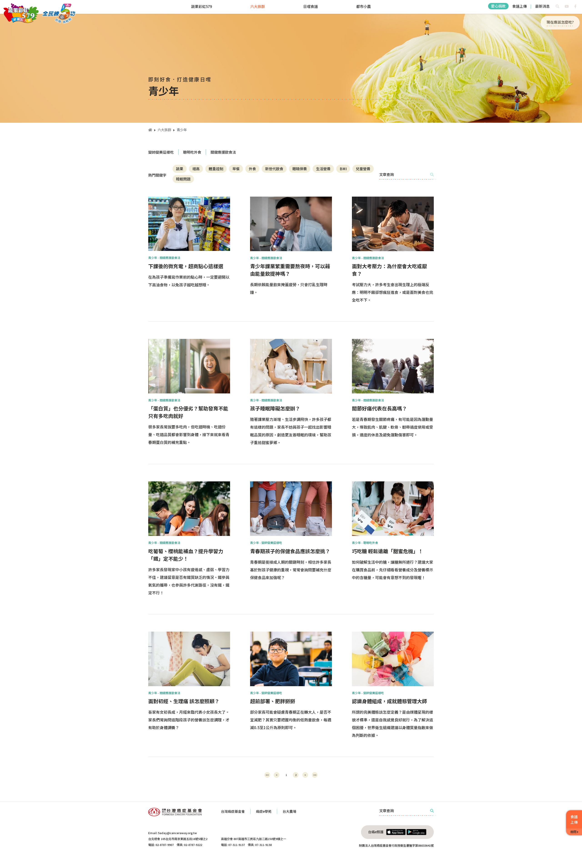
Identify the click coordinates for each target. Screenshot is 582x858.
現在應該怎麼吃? (560, 22)
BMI (343, 168)
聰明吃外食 (192, 152)
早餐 (236, 168)
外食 (252, 168)
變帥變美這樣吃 (161, 152)
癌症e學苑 (263, 811)
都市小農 (363, 6)
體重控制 (216, 168)
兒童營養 (363, 168)
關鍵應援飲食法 (223, 152)
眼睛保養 (299, 168)
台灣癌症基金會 (233, 811)
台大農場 (289, 811)
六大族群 (257, 6)
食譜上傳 (519, 6)
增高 (196, 168)
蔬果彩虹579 (201, 6)
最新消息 (542, 6)
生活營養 (323, 168)
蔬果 (179, 168)
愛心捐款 (498, 6)
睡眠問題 (183, 179)
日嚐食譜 (310, 6)
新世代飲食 (274, 168)
